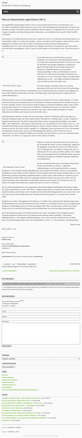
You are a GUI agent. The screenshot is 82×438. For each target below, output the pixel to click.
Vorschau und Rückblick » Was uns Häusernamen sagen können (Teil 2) (25, 284)
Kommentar (5, 321)
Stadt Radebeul (7, 387)
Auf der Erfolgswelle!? (9, 271)
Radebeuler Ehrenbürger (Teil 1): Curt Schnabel (65, 271)
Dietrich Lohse (6, 239)
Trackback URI (38, 256)
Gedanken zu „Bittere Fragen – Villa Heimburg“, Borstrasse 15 (21, 398)
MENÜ (6, 12)
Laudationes (6, 420)
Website (4, 317)
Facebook (5, 375)
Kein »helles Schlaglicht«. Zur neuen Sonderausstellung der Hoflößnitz (24, 418)
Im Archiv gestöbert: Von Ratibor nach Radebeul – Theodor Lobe (22, 403)
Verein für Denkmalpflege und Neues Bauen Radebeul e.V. (20, 390)
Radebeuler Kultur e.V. (9, 385)
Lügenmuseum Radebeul (10, 380)
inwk (17, 432)
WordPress (11, 427)
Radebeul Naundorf (8, 382)
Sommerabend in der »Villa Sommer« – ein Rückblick (18, 405)
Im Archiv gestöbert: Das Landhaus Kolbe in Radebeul (19, 415)
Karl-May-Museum (8, 377)
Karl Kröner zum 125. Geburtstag (12, 408)
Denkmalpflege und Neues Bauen (19, 246)
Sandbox (18, 427)
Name (22, 301)
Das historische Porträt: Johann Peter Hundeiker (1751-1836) (21, 413)
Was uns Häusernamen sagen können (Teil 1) (16, 401)
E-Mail (4, 311)
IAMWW (10, 432)
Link (3, 252)
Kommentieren (6, 256)
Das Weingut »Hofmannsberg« (11, 410)
